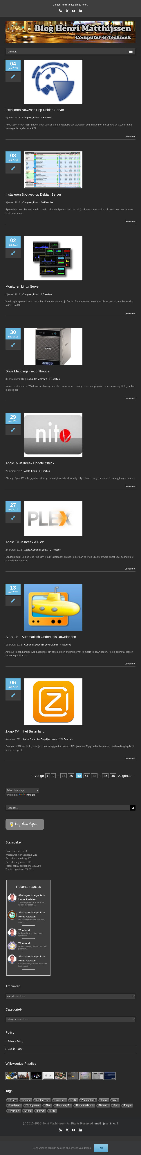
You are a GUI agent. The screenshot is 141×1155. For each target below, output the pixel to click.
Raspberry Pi (63, 1105)
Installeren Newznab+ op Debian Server (35, 110)
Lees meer (130, 136)
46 (113, 776)
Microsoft (42, 379)
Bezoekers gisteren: (17, 862)
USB (73, 1100)
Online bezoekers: (16, 851)
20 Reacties (47, 202)
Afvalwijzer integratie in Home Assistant (31, 897)
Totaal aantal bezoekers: (19, 865)
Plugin (127, 1105)
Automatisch (88, 1100)
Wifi (115, 1100)
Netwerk (103, 1105)
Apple (27, 471)
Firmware (14, 1110)
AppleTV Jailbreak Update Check (30, 463)
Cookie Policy (15, 1049)
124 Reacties (66, 739)
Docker (26, 1100)
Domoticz (60, 1100)
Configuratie (42, 1100)
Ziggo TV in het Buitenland (25, 731)
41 (86, 776)
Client (28, 1110)
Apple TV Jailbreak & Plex (25, 542)
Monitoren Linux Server (23, 286)
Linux (36, 117)
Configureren (32, 1105)
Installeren (14, 1105)
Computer (27, 117)
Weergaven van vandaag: (19, 854)
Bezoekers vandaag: (17, 858)
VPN (52, 1110)
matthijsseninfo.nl (106, 1123)
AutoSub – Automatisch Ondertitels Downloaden (41, 637)
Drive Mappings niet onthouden (28, 371)
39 (71, 776)
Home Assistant (84, 1105)
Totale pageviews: (15, 869)
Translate (30, 794)
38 (63, 776)
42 (94, 776)
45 (105, 776)
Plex (48, 1105)
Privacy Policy (15, 1041)
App (116, 1105)
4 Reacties (65, 644)
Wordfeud (24, 929)
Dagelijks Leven (43, 644)
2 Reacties (55, 550)
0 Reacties (46, 294)
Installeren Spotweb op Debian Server (33, 194)
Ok (101, 1148)
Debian (12, 1100)
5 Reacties (46, 117)
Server (40, 1110)
